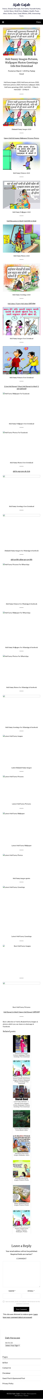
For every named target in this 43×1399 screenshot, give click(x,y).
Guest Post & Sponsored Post (13, 1378)
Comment (21, 1258)
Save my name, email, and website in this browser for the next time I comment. (23, 1303)
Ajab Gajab (21, 5)
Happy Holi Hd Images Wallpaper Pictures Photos (21, 138)
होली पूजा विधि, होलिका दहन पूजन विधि (21, 560)
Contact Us (6, 1368)
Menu (38, 22)
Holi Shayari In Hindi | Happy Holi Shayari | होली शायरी (22, 1012)
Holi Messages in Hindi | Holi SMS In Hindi (21, 221)
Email (31, 1291)
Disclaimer (6, 1373)
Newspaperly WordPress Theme (25, 1394)
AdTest (5, 1363)
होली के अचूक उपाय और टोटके (21, 471)
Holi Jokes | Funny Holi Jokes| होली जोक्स (21, 304)
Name (12, 1291)
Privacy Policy (7, 1383)
